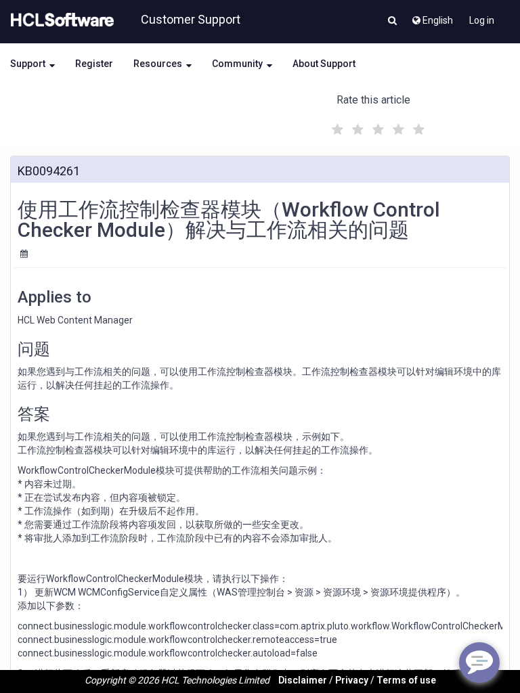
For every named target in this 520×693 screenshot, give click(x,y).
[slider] (376, 127)
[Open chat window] (479, 662)
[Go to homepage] (59, 20)
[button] (392, 21)
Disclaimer (302, 680)
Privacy (351, 680)
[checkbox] (336, 126)
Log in (481, 20)
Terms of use (406, 680)
